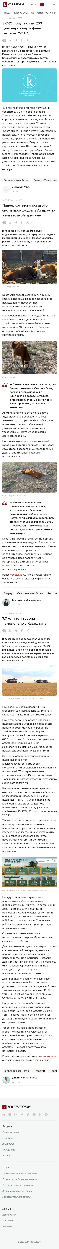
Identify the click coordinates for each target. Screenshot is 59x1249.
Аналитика (8, 1143)
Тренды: (6, 13)
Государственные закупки (16, 1196)
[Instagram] (4, 40)
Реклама (7, 1226)
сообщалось (17, 574)
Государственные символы (17, 1185)
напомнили (49, 1056)
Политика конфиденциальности (19, 1179)
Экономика (8, 1149)
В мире (6, 1155)
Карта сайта (8, 1214)
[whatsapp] (10, 40)
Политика (7, 1138)
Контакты (7, 1220)
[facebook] (21, 1114)
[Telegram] (16, 40)
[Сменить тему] (44, 4)
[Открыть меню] (53, 4)
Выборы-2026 (20, 12)
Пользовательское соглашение (19, 1173)
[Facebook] (22, 40)
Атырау (8, 593)
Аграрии (39, 1070)
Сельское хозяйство (16, 180)
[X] (27, 40)
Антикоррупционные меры (17, 1191)
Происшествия (10, 1132)
